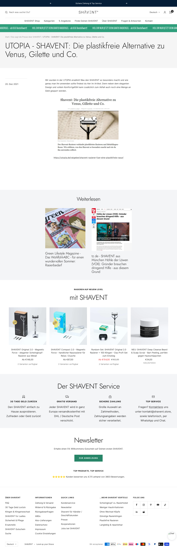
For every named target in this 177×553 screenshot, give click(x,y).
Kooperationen (68, 524)
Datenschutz (41, 524)
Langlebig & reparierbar (111, 524)
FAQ (7, 503)
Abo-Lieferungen (43, 520)
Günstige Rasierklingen (111, 516)
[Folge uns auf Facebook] (136, 504)
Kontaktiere (156, 407)
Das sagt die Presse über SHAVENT (26, 37)
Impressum (40, 529)
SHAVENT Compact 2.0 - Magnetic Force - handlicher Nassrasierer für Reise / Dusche (68, 352)
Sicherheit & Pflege (14, 520)
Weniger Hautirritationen (111, 507)
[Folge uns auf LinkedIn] (136, 511)
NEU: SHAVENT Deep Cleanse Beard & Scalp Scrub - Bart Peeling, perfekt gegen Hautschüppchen (149, 352)
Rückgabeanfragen (44, 511)
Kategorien (49, 21)
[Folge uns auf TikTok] (165, 504)
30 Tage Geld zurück (15, 507)
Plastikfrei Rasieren (109, 520)
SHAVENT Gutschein (15, 529)
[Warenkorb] (170, 12)
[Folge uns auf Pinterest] (150, 504)
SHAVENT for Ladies (15, 516)
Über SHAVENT (109, 21)
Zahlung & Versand (44, 503)
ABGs (37, 516)
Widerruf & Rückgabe (45, 507)
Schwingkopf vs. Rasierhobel (114, 503)
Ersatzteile (10, 524)
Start (7, 37)
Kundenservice (68, 503)
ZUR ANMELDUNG (88, 458)
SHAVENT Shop (32, 21)
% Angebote (65, 21)
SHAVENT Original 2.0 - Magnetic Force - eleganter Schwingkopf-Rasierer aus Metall (27, 352)
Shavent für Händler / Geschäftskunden (71, 513)
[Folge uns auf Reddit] (143, 511)
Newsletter (66, 507)
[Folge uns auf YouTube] (158, 504)
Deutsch (153, 12)
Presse (64, 519)
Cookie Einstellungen (45, 533)
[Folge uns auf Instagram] (143, 504)
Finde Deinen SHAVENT (86, 21)
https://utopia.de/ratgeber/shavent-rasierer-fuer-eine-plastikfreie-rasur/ (88, 157)
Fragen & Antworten (131, 21)
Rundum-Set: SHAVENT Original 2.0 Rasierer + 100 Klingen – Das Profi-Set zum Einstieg (109, 352)
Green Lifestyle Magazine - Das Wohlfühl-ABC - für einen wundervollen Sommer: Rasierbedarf (64, 259)
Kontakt (149, 21)
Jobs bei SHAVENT (70, 528)
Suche (8, 533)
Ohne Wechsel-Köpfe (110, 511)
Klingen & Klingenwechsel (17, 511)
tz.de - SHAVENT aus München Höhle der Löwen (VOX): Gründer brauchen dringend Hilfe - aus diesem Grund (110, 264)
